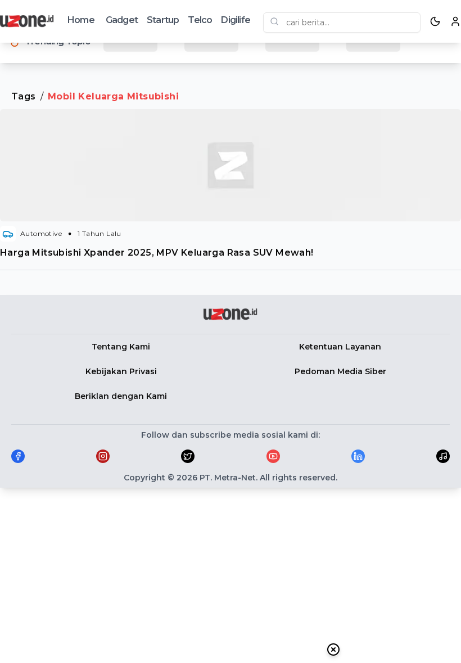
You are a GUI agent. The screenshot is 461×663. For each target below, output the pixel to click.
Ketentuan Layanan (340, 347)
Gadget (122, 20)
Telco (200, 20)
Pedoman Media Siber (340, 371)
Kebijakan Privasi (121, 371)
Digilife (235, 20)
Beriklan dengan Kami (121, 396)
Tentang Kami (121, 347)
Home (80, 20)
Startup (163, 20)
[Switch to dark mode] (435, 21)
